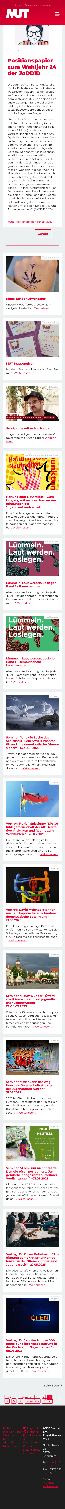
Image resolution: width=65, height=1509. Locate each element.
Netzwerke (10, 1446)
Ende (47, 1401)
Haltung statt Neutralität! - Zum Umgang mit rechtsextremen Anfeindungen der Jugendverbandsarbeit (31, 502)
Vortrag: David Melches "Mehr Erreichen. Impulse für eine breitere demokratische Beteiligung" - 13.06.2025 (31, 915)
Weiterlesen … (43, 308)
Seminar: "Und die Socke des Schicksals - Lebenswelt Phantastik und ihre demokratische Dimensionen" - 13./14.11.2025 (32, 743)
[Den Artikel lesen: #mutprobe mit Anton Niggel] (32, 403)
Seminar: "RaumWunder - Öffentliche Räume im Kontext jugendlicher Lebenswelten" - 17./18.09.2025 (31, 1001)
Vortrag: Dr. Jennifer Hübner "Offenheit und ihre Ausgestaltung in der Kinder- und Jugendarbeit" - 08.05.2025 (31, 1345)
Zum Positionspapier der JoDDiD (30, 221)
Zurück (43, 233)
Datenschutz (31, 5)
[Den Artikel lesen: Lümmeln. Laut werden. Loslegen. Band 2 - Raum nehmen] (32, 558)
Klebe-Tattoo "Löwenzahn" (26, 299)
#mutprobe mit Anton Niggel (28, 428)
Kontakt (18, 5)
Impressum (44, 5)
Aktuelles (9, 1442)
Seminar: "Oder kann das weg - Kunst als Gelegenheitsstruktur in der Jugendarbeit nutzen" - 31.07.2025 (31, 1087)
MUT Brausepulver (20, 363)
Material (32, 1431)
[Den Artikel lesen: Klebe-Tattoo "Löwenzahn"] (32, 274)
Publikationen (32, 1435)
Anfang (11, 1397)
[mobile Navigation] (57, 14)
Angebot (32, 1428)
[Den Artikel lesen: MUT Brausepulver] (32, 338)
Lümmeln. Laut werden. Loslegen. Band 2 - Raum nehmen (31, 584)
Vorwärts (33, 1401)
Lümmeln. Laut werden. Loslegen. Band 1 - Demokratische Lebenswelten (31, 662)
